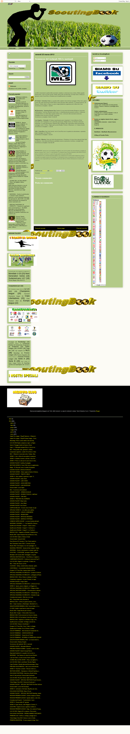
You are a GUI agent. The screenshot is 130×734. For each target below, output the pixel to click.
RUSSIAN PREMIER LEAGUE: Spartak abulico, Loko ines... (25, 698)
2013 (10, 421)
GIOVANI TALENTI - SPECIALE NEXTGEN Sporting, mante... (26, 693)
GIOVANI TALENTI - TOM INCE (18, 496)
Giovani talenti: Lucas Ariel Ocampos (19, 686)
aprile (11, 432)
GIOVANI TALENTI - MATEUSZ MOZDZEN (21, 516)
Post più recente (40, 228)
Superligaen (18, 364)
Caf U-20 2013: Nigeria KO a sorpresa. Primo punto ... (24, 711)
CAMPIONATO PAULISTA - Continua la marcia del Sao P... (25, 559)
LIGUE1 (19, 348)
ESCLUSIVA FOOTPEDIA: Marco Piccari (20, 691)
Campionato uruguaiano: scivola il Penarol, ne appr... (23, 579)
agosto (12, 423)
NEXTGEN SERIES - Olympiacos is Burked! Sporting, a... (25, 671)
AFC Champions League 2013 (15, 289)
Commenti (98, 61)
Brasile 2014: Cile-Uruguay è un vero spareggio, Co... (23, 545)
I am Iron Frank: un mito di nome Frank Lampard (22, 657)
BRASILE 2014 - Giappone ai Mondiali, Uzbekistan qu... (24, 532)
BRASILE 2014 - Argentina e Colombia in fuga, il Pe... (23, 619)
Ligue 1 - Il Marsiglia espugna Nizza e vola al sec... (23, 447)
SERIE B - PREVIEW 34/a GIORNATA (20, 498)
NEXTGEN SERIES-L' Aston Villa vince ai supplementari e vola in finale (22, 138)
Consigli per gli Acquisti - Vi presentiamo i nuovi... (22, 700)
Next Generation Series (19, 274)
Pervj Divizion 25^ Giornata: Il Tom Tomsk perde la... (23, 541)
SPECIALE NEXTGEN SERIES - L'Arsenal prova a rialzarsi (25, 590)
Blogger (98, 411)
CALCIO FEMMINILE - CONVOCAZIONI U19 (21, 633)
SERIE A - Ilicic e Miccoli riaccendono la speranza (23, 456)
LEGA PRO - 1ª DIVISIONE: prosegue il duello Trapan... (24, 552)
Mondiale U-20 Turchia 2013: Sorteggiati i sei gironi (23, 554)
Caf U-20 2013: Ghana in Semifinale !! (19, 624)
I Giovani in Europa (52, 48)
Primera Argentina (22, 355)
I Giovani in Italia (38, 48)
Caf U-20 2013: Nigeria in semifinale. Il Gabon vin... (23, 561)
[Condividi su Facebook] (62, 171)
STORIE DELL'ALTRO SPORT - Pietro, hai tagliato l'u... (24, 659)
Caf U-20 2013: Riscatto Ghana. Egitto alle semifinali (23, 677)
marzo (12, 434)
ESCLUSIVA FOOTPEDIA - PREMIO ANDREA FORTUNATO (25, 713)
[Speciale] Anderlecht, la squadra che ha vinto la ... (23, 653)
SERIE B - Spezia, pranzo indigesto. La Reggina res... (24, 586)
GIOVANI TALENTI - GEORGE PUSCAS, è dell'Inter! (22, 167)
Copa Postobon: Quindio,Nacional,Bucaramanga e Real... (24, 664)
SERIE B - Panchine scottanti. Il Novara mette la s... (23, 668)
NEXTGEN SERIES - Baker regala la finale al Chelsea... (24, 472)
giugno (12, 427)
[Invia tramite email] (57, 171)
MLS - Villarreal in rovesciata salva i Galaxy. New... (23, 454)
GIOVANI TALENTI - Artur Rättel (18, 503)
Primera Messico (12, 356)
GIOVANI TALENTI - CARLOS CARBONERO (21, 512)
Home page (12, 48)
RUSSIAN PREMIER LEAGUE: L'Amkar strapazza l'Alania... (25, 695)
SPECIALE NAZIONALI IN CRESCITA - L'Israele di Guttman (25, 572)
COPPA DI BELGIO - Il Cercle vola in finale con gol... (23, 507)
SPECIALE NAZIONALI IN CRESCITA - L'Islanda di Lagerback (19, 205)
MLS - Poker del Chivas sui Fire (18, 563)
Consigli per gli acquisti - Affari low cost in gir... (22, 597)
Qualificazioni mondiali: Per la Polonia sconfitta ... (22, 628)
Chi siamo (78, 48)
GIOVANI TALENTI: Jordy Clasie (18, 478)
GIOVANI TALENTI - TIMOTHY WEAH (20, 474)
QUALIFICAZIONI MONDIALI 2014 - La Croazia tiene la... (25, 639)
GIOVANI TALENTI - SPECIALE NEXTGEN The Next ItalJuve (26, 684)
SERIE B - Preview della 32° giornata (19, 702)
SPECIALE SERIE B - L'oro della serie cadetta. (22, 98)
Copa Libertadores (19, 297)
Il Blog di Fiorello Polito (101, 135)
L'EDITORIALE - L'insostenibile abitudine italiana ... (23, 568)
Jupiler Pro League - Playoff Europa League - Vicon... (23, 438)
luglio (11, 425)
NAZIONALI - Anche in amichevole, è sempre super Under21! (19, 194)
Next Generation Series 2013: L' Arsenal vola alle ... (23, 543)
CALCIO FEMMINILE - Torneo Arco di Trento (21, 635)
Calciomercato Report (101, 103)
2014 (10, 419)
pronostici (42, 173)
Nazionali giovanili (66, 48)
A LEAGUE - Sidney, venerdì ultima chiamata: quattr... (24, 566)
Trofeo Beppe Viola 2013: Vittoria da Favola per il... (23, 682)
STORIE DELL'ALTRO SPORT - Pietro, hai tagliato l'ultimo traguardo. (18, 182)
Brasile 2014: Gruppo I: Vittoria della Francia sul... (23, 613)
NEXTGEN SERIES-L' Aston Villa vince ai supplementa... (24, 465)
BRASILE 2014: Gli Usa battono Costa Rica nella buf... (24, 617)
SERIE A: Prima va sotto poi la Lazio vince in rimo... (23, 460)
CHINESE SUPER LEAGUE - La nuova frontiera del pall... (25, 521)
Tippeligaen (27, 364)
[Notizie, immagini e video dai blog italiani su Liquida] (14, 56)
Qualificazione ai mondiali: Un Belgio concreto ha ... (23, 621)
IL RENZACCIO (98, 128)
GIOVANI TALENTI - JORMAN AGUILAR (20, 492)
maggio (12, 429)
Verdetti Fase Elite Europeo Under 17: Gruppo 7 (21, 112)
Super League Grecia (15, 363)
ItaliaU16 (20, 271)
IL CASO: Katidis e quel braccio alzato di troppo (22, 608)
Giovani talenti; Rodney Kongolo (18, 642)
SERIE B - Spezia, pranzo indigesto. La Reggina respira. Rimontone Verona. (21, 125)
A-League (11, 342)
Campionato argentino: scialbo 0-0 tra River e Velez (23, 452)
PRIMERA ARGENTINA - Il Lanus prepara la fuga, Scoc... (25, 720)
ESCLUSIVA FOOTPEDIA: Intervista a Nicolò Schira (23, 673)
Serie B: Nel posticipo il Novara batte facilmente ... (23, 675)
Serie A (21, 359)
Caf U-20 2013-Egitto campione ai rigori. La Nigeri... (23, 443)
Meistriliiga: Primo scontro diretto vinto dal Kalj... (22, 440)
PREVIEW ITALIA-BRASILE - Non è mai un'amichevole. (24, 666)
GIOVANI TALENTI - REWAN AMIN (19, 514)
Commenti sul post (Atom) (63, 232)
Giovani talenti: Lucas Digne (17, 487)
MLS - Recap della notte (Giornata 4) (19, 599)
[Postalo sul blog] (59, 171)
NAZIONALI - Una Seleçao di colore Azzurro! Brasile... (24, 655)
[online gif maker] (24, 407)
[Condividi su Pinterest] (64, 171)
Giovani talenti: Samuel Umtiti (17, 539)
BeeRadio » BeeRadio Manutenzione (105, 132)
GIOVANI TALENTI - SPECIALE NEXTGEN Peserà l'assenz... (26, 680)
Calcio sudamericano (100, 111)
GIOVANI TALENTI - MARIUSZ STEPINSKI (21, 519)
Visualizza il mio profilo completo (18, 88)
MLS (27, 350)
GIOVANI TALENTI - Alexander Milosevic (20, 646)
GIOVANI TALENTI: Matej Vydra (18, 501)
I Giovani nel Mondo (24, 48)
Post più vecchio (82, 228)
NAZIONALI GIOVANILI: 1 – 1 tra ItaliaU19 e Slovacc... (24, 523)
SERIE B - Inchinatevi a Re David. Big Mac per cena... (24, 689)
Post (96, 58)
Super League (24, 361)
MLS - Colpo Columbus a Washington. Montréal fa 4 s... (24, 604)
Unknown (13, 86)
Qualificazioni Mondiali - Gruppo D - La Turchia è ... (23, 530)
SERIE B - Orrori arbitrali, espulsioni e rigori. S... (22, 476)
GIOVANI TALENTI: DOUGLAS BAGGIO (20, 469)
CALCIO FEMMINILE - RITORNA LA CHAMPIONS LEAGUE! (25, 637)
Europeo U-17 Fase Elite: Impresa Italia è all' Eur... (23, 570)
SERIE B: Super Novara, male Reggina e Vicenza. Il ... (24, 704)
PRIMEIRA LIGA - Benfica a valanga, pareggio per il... (24, 715)
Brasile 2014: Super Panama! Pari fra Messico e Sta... (24, 534)
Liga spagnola (19, 350)
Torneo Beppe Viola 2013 (16, 280)
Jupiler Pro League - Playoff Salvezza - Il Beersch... (23, 436)
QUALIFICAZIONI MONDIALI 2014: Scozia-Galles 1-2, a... (25, 606)
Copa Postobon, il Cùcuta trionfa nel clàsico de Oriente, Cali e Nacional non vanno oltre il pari (22, 154)
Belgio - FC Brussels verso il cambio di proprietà (22, 467)
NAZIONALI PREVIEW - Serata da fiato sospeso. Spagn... (25, 548)
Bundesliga (21, 342)
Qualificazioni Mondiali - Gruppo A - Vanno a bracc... (23, 525)
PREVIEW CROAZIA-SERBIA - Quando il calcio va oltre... (25, 648)
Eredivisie (15, 346)
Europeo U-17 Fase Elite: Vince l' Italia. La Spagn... (23, 626)
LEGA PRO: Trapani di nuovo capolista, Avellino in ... (23, 706)
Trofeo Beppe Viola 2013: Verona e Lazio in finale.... (23, 718)
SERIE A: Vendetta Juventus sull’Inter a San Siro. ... (23, 458)
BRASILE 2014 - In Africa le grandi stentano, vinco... (23, 601)
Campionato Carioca (13, 343)
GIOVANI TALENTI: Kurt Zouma (18, 505)
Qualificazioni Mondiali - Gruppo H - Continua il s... (23, 528)
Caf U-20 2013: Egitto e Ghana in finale (20, 536)
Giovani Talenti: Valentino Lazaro (20, 217)
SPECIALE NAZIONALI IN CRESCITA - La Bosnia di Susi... (25, 583)
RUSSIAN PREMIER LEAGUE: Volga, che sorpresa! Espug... (26, 709)
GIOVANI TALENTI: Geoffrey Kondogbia (20, 463)
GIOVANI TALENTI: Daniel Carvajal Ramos (21, 651)
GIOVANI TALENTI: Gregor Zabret (19, 581)
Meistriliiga (17, 353)
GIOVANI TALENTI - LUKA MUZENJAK (20, 485)
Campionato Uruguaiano (22, 345)
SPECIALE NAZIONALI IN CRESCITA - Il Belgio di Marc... (25, 588)
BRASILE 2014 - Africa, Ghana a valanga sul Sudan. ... (24, 577)
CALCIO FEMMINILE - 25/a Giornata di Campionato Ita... (24, 630)
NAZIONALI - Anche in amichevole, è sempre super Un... (24, 550)
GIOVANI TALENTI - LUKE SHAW (19, 481)
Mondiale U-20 (15, 273)
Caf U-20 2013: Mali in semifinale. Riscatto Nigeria (23, 662)
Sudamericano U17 (17, 278)
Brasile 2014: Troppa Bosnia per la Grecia (20, 610)
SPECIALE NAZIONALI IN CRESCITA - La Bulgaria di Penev (25, 575)
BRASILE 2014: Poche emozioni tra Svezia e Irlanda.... (24, 615)
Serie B (12, 361)
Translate (21, 68)
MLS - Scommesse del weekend (18, 490)
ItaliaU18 (26, 271)
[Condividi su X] (60, 171)
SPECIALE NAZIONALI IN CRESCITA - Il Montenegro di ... (25, 592)
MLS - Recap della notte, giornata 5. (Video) (21, 449)
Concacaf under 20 (13, 271)
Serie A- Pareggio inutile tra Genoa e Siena (21, 445)
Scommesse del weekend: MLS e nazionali (21, 644)
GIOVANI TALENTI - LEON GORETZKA (20, 483)
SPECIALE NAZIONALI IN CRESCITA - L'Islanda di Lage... (25, 595)
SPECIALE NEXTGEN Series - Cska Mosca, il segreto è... (25, 557)
